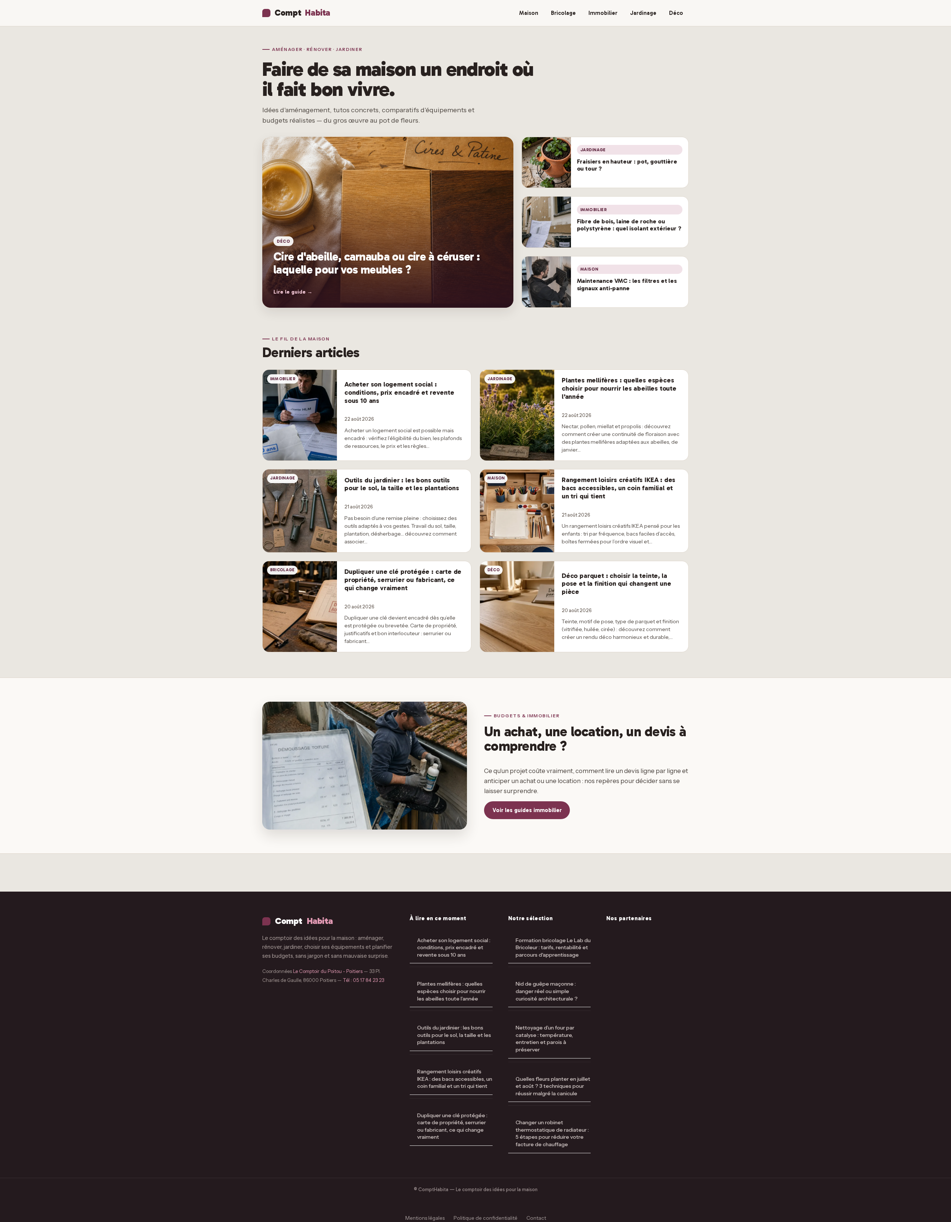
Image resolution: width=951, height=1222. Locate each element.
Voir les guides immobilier (527, 810)
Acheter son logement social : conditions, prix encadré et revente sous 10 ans (453, 947)
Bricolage (563, 13)
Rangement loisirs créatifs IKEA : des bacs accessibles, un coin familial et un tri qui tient (454, 1078)
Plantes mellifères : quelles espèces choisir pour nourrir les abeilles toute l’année (451, 991)
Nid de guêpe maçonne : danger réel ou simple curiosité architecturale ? (547, 991)
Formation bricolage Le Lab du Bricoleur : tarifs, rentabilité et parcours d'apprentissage (553, 947)
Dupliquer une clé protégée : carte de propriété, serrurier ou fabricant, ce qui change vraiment (452, 1126)
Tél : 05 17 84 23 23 (363, 980)
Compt (302, 13)
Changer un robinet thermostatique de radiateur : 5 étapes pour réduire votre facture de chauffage (552, 1133)
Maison (528, 13)
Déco (676, 13)
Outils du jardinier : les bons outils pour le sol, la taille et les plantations (454, 1034)
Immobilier (602, 13)
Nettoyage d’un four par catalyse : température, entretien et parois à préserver (545, 1038)
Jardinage (643, 13)
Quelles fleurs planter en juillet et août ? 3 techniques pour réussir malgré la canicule (553, 1086)
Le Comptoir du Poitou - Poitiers (328, 971)
